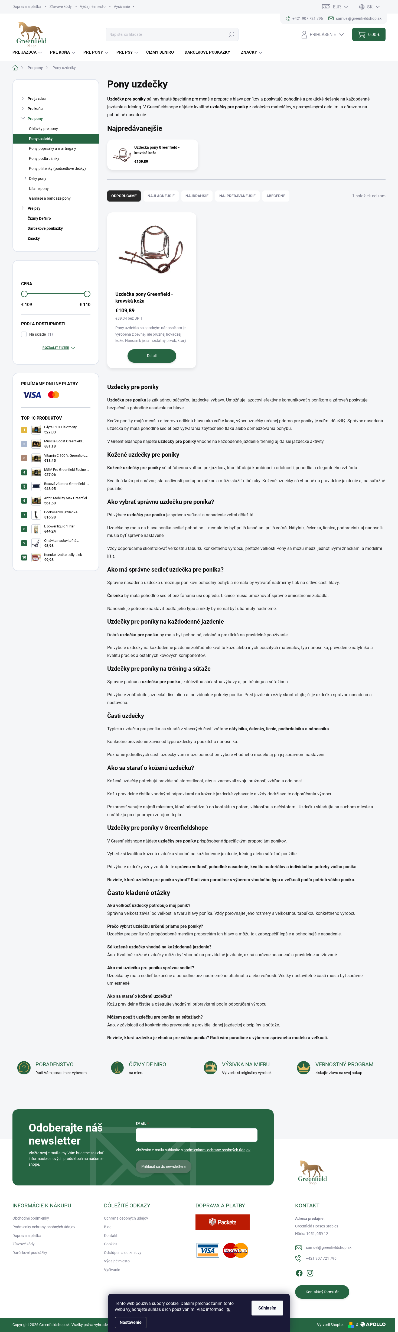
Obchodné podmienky (30, 1218)
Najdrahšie (196, 196)
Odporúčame (124, 196)
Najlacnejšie (161, 196)
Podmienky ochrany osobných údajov (43, 1227)
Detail (151, 356)
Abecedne (275, 196)
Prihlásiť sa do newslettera (163, 1166)
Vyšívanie (122, 6)
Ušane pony (39, 188)
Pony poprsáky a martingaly (52, 148)
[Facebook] (299, 1272)
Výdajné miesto (93, 6)
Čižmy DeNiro (39, 218)
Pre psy (34, 208)
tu (228, 1309)
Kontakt (111, 1235)
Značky (34, 238)
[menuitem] (27, 52)
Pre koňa (35, 108)
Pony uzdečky (41, 139)
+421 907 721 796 (321, 1258)
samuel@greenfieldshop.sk (328, 1247)
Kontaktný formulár (322, 1292)
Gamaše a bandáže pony (50, 198)
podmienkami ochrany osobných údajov (217, 1150)
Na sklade (40, 334)
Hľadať (231, 34)
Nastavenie (131, 1322)
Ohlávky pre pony (43, 129)
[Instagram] (310, 1272)
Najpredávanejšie (237, 196)
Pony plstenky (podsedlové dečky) (57, 168)
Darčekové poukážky (45, 228)
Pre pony (35, 118)
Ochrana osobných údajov (126, 1218)
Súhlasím (267, 1308)
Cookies (110, 1244)
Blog (108, 1227)
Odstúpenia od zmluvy (122, 1252)
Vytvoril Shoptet (330, 1325)
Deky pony (37, 178)
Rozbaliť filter (56, 348)
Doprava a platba (26, 6)
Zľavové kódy (61, 6)
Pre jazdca (37, 98)
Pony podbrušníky (44, 158)
